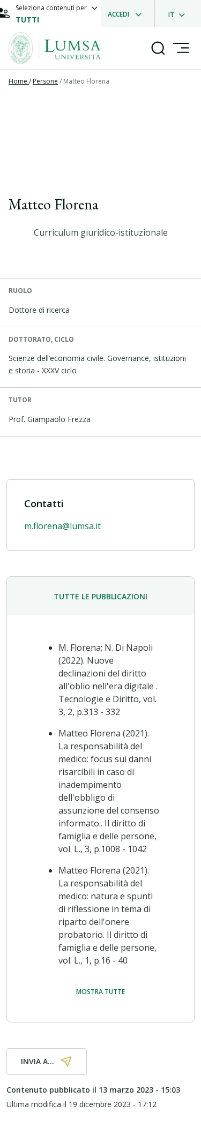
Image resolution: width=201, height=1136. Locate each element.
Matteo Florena (86, 81)
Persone (45, 81)
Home (19, 81)
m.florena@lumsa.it (62, 526)
